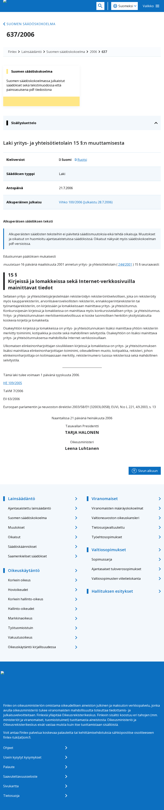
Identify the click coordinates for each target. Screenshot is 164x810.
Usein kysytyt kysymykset (22, 757)
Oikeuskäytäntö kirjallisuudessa (32, 647)
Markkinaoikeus (20, 618)
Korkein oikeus (19, 580)
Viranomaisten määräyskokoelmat (117, 508)
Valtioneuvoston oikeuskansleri (115, 518)
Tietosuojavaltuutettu (108, 527)
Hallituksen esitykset (112, 591)
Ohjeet (8, 748)
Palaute (9, 767)
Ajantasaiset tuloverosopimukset (116, 569)
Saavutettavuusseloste (20, 776)
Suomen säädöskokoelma (31, 24)
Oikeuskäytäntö (24, 570)
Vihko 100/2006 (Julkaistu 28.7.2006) (86, 202)
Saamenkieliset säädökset (27, 556)
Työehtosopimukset (107, 537)
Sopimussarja (102, 559)
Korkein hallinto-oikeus (25, 599)
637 (104, 51)
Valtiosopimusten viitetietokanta (116, 578)
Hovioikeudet (18, 589)
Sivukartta (11, 786)
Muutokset (16, 527)
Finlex (12, 51)
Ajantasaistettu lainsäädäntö (29, 508)
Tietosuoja (11, 795)
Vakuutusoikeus (20, 637)
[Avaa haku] (100, 6)
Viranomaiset (105, 498)
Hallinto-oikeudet (21, 608)
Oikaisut (14, 537)
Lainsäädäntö (31, 51)
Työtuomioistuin (20, 628)
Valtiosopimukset (109, 549)
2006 (93, 51)
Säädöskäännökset (22, 546)
